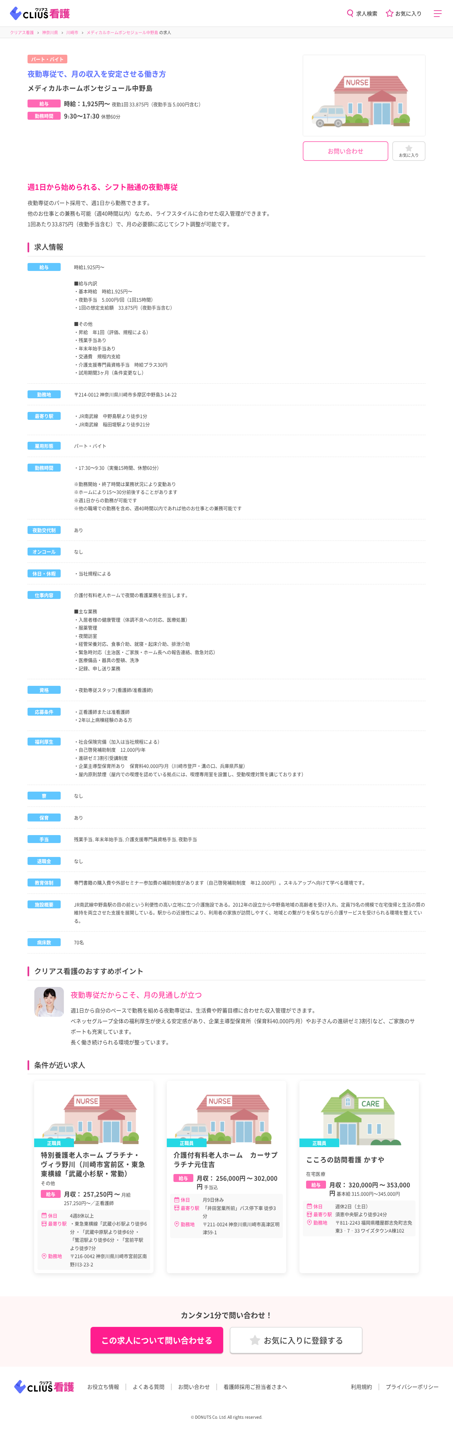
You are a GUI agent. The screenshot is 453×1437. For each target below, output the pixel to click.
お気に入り (408, 13)
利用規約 (361, 1387)
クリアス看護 (22, 32)
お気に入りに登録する (303, 1340)
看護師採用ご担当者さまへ (255, 1387)
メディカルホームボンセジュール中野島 (122, 32)
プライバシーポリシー (412, 1387)
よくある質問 (148, 1387)
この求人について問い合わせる (157, 1340)
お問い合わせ (345, 151)
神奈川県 (50, 32)
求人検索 (366, 13)
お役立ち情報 (103, 1387)
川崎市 (72, 32)
